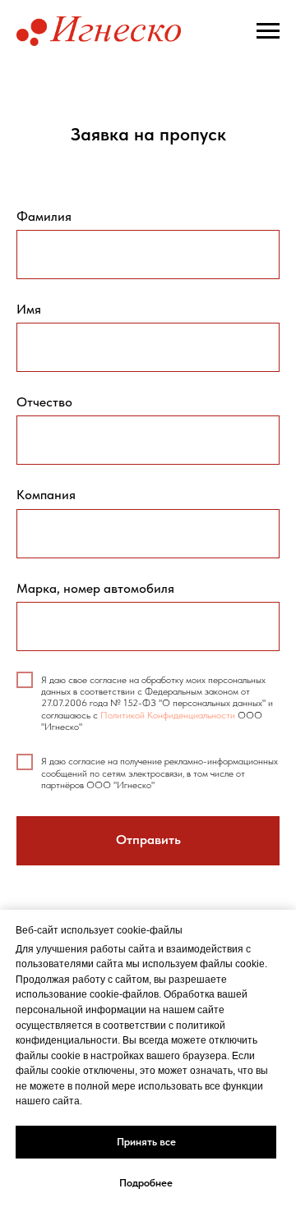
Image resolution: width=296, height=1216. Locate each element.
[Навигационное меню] (268, 31)
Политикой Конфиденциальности (167, 715)
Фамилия (44, 216)
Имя (28, 309)
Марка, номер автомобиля (95, 588)
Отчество (44, 402)
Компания (46, 494)
